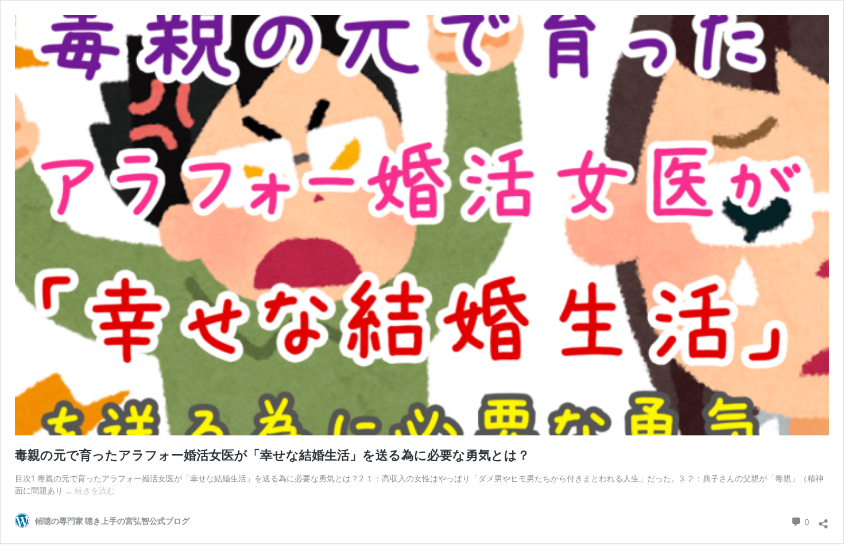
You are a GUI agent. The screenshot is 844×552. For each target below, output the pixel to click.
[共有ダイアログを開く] (823, 520)
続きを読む (95, 490)
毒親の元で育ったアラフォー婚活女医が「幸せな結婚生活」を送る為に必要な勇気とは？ (272, 454)
